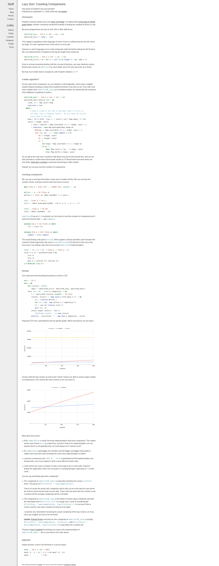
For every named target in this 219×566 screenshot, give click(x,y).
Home (11, 9)
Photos (11, 16)
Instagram (10, 40)
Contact (10, 19)
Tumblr (11, 44)
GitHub (11, 30)
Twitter (11, 33)
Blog (12, 12)
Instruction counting (39, 162)
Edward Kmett (37, 519)
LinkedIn (10, 37)
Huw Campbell (36, 530)
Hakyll (40, 564)
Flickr (11, 47)
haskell (64, 12)
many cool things (57, 22)
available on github (70, 564)
